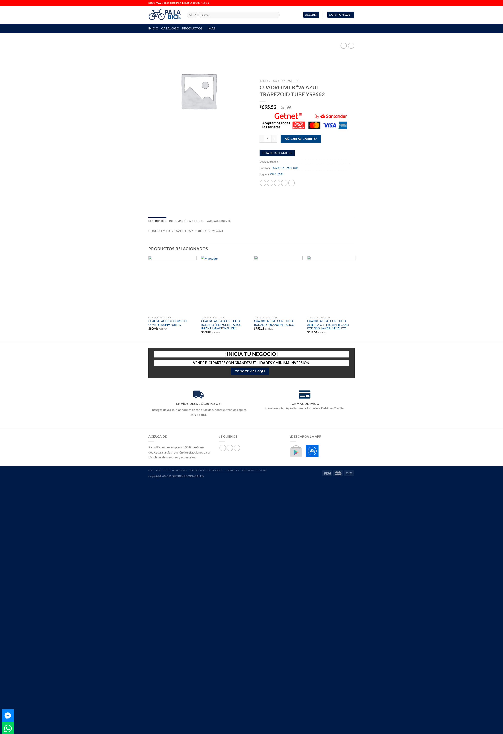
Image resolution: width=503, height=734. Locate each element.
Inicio (264, 80)
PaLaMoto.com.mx (254, 470)
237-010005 (276, 174)
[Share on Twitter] (270, 183)
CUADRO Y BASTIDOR (285, 80)
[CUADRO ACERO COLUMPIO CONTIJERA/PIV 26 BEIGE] (172, 285)
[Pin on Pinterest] (284, 183)
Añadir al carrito (301, 138)
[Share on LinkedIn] (291, 183)
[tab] (157, 221)
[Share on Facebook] (263, 183)
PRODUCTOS (192, 28)
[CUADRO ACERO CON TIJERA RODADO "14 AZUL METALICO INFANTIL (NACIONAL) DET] (225, 285)
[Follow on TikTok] (353, 3)
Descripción (157, 221)
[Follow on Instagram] (349, 3)
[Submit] (276, 15)
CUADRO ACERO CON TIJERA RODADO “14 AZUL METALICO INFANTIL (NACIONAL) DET (221, 324)
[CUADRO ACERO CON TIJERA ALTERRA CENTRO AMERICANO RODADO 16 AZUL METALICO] (331, 285)
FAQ (150, 470)
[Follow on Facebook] (345, 3)
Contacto (232, 470)
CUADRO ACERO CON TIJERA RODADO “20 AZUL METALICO (274, 322)
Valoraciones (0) (218, 221)
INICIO (153, 28)
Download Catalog (277, 152)
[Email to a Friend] (277, 183)
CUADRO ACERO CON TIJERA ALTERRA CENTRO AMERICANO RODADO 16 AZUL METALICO (328, 324)
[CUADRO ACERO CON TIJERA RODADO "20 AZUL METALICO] (278, 285)
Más (212, 28)
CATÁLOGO (170, 28)
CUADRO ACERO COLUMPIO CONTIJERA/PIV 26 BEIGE (167, 322)
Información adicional (186, 221)
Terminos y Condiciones (205, 470)
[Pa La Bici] (164, 15)
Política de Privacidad (171, 470)
